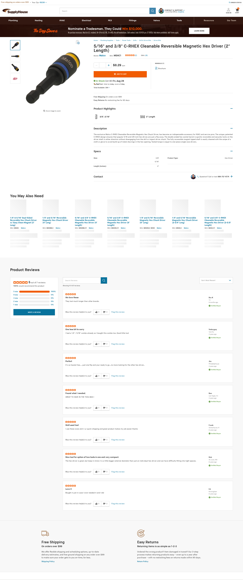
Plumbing (13, 20)
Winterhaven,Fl (214, 428)
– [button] (231, 108)
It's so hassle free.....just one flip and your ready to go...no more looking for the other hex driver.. (105, 365)
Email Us (181, 12)
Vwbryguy (213, 329)
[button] (184, 10)
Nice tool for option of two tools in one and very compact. (92, 457)
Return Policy (142, 561)
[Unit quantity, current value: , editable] (102, 65)
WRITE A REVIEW (34, 312)
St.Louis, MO (213, 460)
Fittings (132, 20)
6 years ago (213, 430)
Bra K (211, 298)
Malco (102, 55)
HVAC (62, 20)
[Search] (152, 11)
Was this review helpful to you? (78, 312)
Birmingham (213, 492)
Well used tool (72, 425)
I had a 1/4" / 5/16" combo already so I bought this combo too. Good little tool (97, 333)
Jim (210, 361)
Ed (210, 489)
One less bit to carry (74, 329)
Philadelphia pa (214, 364)
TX (209, 300)
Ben (210, 393)
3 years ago (213, 334)
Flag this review (118, 312)
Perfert (68, 361)
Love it (68, 489)
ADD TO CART (122, 74)
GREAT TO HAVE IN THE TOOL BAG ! (79, 397)
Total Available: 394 (101, 88)
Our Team (231, 20)
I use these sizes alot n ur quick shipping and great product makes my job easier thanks (101, 429)
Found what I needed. (75, 393)
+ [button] (231, 176)
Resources (209, 20)
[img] (130, 55)
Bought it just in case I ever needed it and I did (84, 493)
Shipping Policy (48, 561)
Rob (210, 457)
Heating (38, 20)
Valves (156, 20)
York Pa (211, 332)
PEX (110, 20)
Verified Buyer (216, 306)
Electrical (86, 20)
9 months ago (213, 302)
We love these (72, 297)
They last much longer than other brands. (82, 301)
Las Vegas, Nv (213, 396)
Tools (179, 20)
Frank (211, 425)
